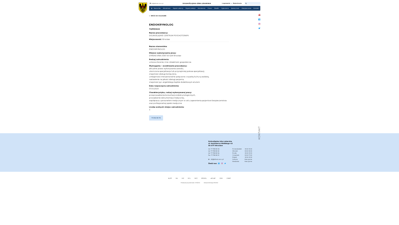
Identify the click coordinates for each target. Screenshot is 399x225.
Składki (216, 8)
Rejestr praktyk (190, 8)
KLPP (170, 178)
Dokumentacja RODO (211, 182)
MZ (183, 178)
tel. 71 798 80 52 (213, 151)
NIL (177, 178)
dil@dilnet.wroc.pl (157, 3)
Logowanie (226, 3)
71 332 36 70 (156, 118)
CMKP (229, 178)
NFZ (196, 178)
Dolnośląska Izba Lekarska (197, 3)
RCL (189, 178)
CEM (221, 178)
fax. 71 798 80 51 (213, 155)
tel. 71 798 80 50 (214, 149)
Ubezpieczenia (246, 8)
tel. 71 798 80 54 (213, 153)
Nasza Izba (157, 8)
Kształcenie (201, 8)
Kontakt (256, 8)
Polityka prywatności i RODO (190, 182)
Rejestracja (237, 3)
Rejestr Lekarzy (178, 8)
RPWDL (204, 178)
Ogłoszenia (225, 8)
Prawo (210, 8)
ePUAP (213, 178)
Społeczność (235, 8)
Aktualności (167, 8)
